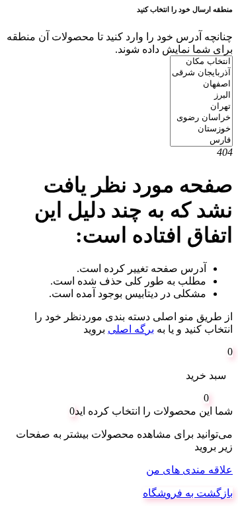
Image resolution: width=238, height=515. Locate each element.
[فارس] (201, 140)
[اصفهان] (201, 84)
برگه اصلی (131, 329)
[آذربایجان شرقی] (201, 73)
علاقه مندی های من (189, 469)
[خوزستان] (201, 129)
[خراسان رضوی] (201, 117)
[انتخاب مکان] (201, 61)
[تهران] (201, 106)
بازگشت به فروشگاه (188, 492)
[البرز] (201, 95)
